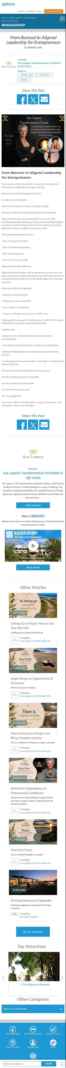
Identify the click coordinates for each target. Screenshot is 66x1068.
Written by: (33, 469)
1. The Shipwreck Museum (35, 984)
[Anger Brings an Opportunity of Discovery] (33, 660)
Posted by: (22, 59)
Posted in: (22, 71)
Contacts (21, 11)
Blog (4, 20)
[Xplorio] (10, 4)
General (24, 80)
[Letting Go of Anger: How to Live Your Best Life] (33, 605)
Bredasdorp (30, 17)
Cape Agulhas (15, 17)
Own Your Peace (22, 850)
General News (26, 75)
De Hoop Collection (29, 916)
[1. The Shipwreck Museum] (34, 966)
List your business (54, 11)
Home (4, 17)
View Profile (33, 505)
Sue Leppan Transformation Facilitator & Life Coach (36, 640)
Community (12, 20)
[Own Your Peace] (33, 831)
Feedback (30, 11)
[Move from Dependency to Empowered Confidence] (33, 770)
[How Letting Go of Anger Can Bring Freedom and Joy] (33, 715)
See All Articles (33, 931)
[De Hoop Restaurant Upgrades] (33, 882)
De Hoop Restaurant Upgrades (31, 900)
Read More (33, 567)
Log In (39, 11)
